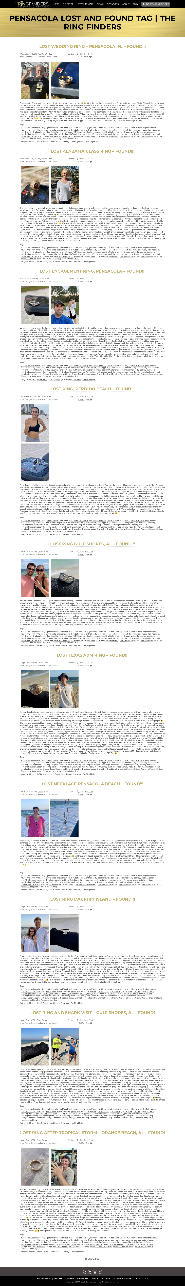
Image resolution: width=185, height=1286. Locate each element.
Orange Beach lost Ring (129, 136)
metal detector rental (151, 134)
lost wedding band (104, 134)
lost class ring (130, 130)
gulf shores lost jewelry (78, 127)
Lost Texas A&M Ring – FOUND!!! (92, 655)
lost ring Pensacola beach (31, 134)
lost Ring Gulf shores (110, 132)
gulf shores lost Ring (97, 127)
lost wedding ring (120, 134)
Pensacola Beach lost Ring (151, 136)
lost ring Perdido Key (87, 134)
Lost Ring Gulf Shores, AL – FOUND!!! (92, 543)
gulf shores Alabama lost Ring (33, 127)
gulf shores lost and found (57, 127)
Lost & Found (42, 141)
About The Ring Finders (100, 1278)
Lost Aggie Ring (104, 130)
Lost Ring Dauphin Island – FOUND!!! (92, 899)
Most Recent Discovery (59, 141)
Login (146, 1278)
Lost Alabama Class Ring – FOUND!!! (92, 151)
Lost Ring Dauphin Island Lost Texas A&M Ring (62, 132)
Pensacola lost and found (31, 138)
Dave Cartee (46, 54)
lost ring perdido (50, 134)
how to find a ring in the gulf (118, 127)
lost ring (24, 132)
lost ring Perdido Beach (67, 134)
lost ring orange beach (129, 132)
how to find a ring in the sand (32, 130)
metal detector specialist (31, 136)
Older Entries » (94, 1259)
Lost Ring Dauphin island (31, 880)
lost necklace (153, 130)
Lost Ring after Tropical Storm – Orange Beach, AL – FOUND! (92, 1132)
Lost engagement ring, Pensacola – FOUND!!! (92, 271)
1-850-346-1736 (85, 54)
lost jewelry (142, 130)
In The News (42, 261)
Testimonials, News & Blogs (76, 1278)
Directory (58, 1278)
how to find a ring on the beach (83, 130)
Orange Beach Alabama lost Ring (56, 136)
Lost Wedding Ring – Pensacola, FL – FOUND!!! (92, 46)
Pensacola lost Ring (70, 138)
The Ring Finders (77, 141)
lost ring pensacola (147, 132)
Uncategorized (92, 141)
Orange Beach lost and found (83, 136)
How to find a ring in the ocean (143, 127)
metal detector (134, 134)
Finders (32, 141)
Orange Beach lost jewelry (107, 136)
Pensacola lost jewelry (52, 138)
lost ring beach (35, 132)
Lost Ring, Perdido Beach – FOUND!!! (92, 388)
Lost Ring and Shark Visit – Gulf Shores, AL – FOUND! (92, 1012)
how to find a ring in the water (58, 130)
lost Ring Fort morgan (91, 132)
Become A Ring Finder (122, 1278)
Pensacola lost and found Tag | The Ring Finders (92, 22)
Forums (137, 1278)
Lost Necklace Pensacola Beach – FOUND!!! (92, 783)
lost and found (117, 130)
